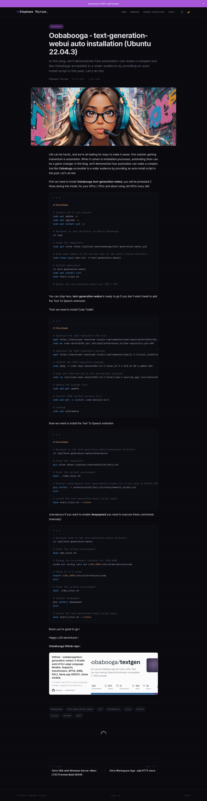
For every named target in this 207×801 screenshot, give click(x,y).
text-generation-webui (80, 709)
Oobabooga (56, 26)
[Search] (182, 11)
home (124, 11)
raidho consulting (153, 11)
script (54, 715)
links (171, 11)
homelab (134, 11)
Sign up (115, 795)
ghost (188, 795)
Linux (128, 709)
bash (79, 715)
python (67, 715)
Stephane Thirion (58, 79)
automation (113, 709)
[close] (203, 3)
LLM (100, 709)
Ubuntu (140, 709)
